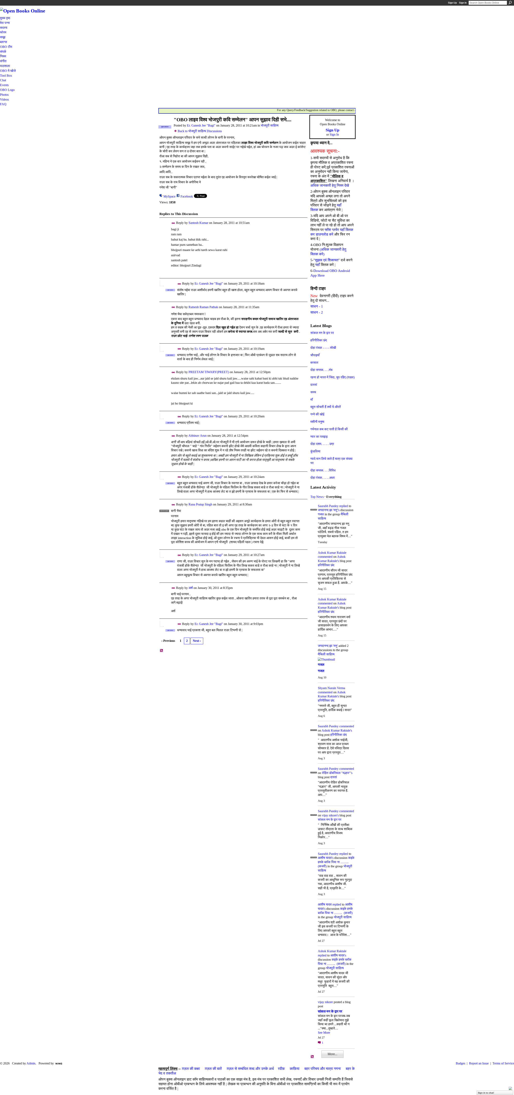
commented (325, 556)
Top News (317, 496)
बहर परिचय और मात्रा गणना (322, 1069)
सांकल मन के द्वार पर (322, 332)
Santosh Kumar (198, 222)
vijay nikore (325, 1002)
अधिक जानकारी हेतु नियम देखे (329, 185)
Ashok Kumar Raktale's (337, 730)
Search (510, 2)
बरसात (314, 362)
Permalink (173, 223)
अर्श (191, 588)
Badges (460, 1063)
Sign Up (452, 2)
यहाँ (317, 265)
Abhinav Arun (197, 435)
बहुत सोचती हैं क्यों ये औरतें (325, 407)
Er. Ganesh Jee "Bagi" (201, 125)
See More (324, 1032)
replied (343, 506)
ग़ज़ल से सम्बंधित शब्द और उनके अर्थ (250, 1069)
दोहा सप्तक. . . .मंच (321, 370)
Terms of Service (503, 1063)
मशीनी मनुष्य (317, 421)
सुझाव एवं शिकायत (326, 260)
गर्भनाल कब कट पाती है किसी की (329, 429)
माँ (311, 399)
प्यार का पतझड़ (319, 436)
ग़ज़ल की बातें (213, 1069)
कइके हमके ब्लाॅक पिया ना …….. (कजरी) (336, 862)
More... (332, 1054)
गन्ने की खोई (317, 414)
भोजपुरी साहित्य (269, 125)
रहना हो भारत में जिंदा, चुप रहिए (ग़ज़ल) (332, 377)
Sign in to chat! (486, 1093)
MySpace (169, 196)
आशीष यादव (325, 904)
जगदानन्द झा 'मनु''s (329, 510)
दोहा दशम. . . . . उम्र (322, 444)
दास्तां (313, 384)
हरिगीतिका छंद (318, 340)
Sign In (463, 2)
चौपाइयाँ (315, 355)
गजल (321, 514)
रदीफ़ (281, 1069)
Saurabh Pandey (328, 506)
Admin (31, 1063)
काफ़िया (294, 1069)
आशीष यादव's (325, 857)
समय (313, 392)
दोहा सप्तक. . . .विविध (323, 470)
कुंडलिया (315, 451)
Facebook (187, 196)
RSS (161, 650)
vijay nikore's (330, 815)
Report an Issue (479, 1063)
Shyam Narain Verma (331, 688)
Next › (197, 640)
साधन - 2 (316, 312)
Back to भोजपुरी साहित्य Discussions (200, 131)
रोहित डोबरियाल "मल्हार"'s (337, 773)
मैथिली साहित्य (326, 654)
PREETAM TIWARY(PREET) (209, 372)
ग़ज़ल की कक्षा (191, 1069)
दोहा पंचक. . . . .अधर (322, 477)
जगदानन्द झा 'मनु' (328, 645)
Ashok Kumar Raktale (332, 552)
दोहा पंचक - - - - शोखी (323, 347)
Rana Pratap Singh (200, 504)
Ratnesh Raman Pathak (203, 307)
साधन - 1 (316, 306)
